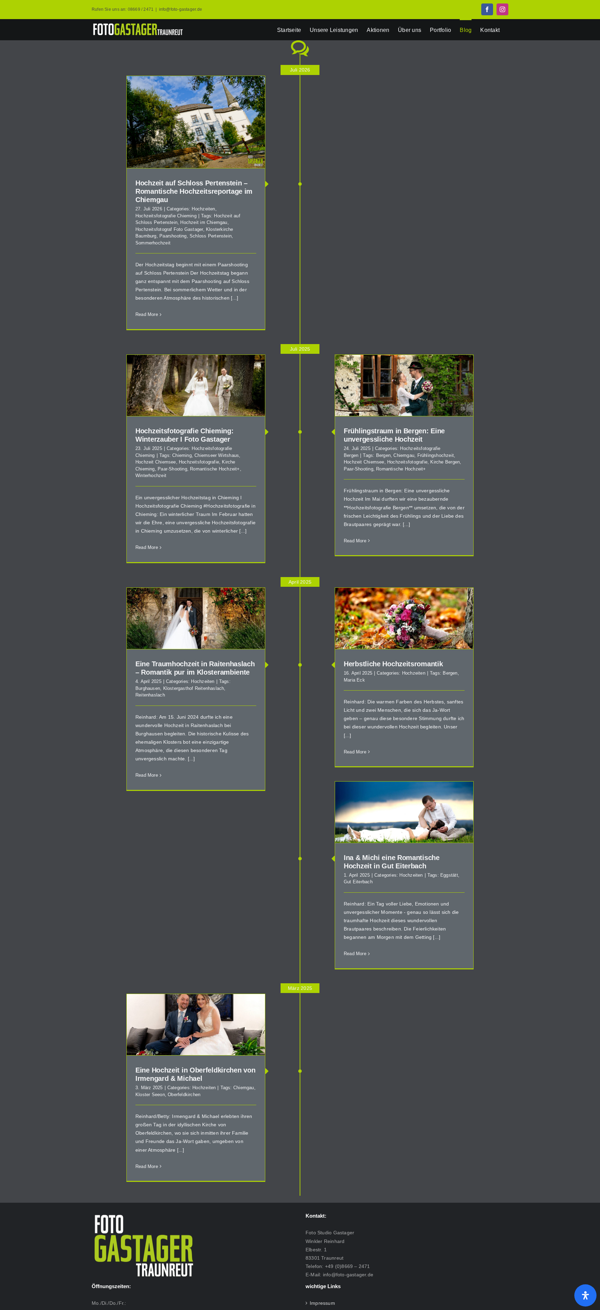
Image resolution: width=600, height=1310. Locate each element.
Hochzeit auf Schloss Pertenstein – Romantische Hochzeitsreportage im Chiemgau (193, 191)
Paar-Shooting (358, 469)
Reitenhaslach (150, 695)
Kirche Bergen (445, 462)
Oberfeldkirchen (184, 1094)
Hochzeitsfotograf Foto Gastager (169, 229)
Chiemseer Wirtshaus (216, 455)
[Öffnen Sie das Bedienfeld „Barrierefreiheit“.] (585, 1295)
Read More (146, 314)
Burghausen (147, 688)
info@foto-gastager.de (180, 9)
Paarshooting (173, 236)
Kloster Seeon (150, 1094)
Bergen (383, 455)
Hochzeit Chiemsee (364, 462)
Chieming (182, 455)
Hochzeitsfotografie (407, 462)
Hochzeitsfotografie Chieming (166, 215)
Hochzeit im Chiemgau (203, 222)
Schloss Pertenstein (211, 236)
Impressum (322, 1303)
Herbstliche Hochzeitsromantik (393, 664)
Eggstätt (449, 875)
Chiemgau (403, 455)
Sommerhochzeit (152, 242)
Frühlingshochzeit (435, 455)
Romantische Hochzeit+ (401, 469)
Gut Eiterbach (358, 881)
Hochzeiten (203, 208)
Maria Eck (354, 680)
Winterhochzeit (150, 475)
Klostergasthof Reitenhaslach (193, 688)
